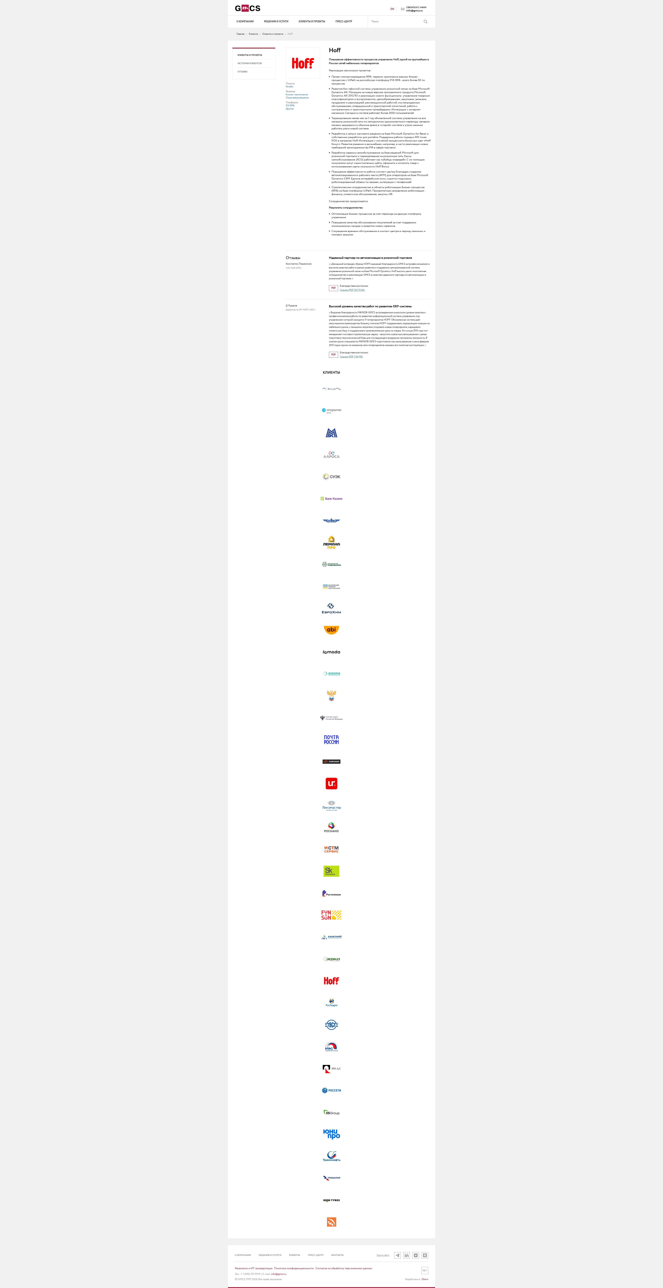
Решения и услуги (276, 21)
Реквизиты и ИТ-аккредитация (253, 1268)
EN (392, 9)
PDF (333, 288)
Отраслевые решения (297, 97)
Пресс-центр (343, 21)
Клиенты (294, 1255)
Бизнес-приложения (297, 94)
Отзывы (242, 71)
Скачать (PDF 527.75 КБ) (352, 290)
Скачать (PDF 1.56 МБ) (351, 357)
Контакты (337, 1255)
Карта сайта (383, 1255)
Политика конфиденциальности (294, 1268)
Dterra (425, 1279)
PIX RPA (290, 105)
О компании (245, 21)
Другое (290, 109)
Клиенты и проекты (312, 21)
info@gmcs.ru (414, 10)
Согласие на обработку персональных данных (343, 1268)
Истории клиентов (250, 63)
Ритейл (289, 86)
